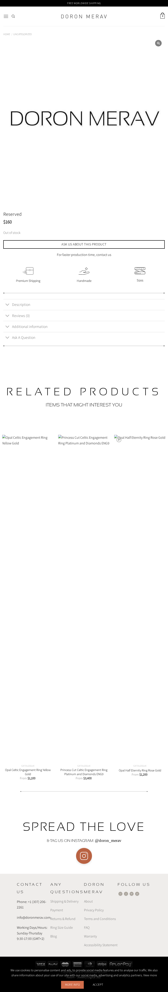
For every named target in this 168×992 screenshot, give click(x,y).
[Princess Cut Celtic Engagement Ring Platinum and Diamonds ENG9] (84, 598)
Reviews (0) (21, 315)
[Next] (159, 603)
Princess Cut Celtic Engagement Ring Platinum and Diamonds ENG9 (83, 772)
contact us (103, 254)
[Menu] (6, 16)
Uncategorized (22, 34)
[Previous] (9, 603)
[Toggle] (7, 305)
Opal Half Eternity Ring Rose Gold (140, 770)
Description (21, 304)
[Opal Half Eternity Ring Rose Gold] (140, 598)
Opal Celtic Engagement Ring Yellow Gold (28, 772)
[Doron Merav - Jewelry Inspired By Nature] (84, 16)
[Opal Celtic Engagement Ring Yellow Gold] (28, 598)
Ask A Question (23, 337)
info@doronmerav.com (34, 917)
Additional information (29, 326)
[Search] (13, 16)
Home (6, 34)
